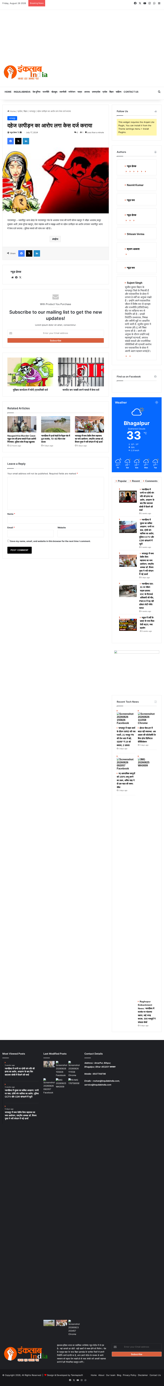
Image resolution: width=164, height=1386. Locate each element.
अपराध (87, 91)
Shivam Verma (135, 234)
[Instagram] (146, 171)
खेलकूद (54, 91)
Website (61, 527)
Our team (110, 1375)
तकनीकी (63, 91)
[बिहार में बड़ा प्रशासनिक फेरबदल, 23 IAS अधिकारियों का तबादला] (74, 1328)
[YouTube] (142, 171)
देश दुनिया (36, 91)
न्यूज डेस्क (131, 166)
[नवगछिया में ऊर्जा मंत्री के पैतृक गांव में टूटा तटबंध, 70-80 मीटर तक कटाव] (55, 424)
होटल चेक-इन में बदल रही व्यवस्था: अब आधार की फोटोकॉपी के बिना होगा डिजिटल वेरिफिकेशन (147, 735)
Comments (151, 481)
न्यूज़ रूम (131, 267)
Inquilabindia (22, 91)
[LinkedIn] (138, 171)
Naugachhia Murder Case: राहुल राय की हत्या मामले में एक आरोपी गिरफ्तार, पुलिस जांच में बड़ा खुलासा (21, 438)
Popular (122, 481)
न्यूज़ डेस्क (13, 132)
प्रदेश (104, 91)
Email (11, 527)
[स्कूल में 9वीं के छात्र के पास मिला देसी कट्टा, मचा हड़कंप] (128, 623)
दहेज (56, 239)
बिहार (111, 91)
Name (11, 514)
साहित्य (118, 91)
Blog (119, 1375)
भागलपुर (32, 111)
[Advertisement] (82, 34)
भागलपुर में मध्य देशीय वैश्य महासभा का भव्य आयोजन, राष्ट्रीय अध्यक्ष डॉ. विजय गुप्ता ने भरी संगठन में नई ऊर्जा (89, 438)
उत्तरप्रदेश (96, 91)
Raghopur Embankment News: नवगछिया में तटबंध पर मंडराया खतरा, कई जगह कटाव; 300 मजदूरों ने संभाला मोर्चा (147, 1012)
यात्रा (80, 91)
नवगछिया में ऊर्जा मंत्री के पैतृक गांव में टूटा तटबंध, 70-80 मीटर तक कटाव (55, 438)
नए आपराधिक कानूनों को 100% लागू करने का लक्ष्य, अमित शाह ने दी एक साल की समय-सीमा (126, 780)
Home (8, 91)
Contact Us (131, 91)
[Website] (127, 171)
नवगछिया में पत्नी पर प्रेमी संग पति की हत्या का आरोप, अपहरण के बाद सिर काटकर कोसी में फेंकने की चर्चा (146, 500)
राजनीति (46, 91)
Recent (136, 481)
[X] (20, 277)
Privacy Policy (129, 1375)
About (101, 1375)
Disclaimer (143, 1375)
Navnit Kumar (135, 185)
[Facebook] (131, 171)
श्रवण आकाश (133, 249)
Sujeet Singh (134, 282)
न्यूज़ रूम (131, 200)
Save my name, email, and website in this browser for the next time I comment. (50, 541)
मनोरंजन (72, 91)
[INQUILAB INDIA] (25, 72)
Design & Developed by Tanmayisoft (65, 1375)
